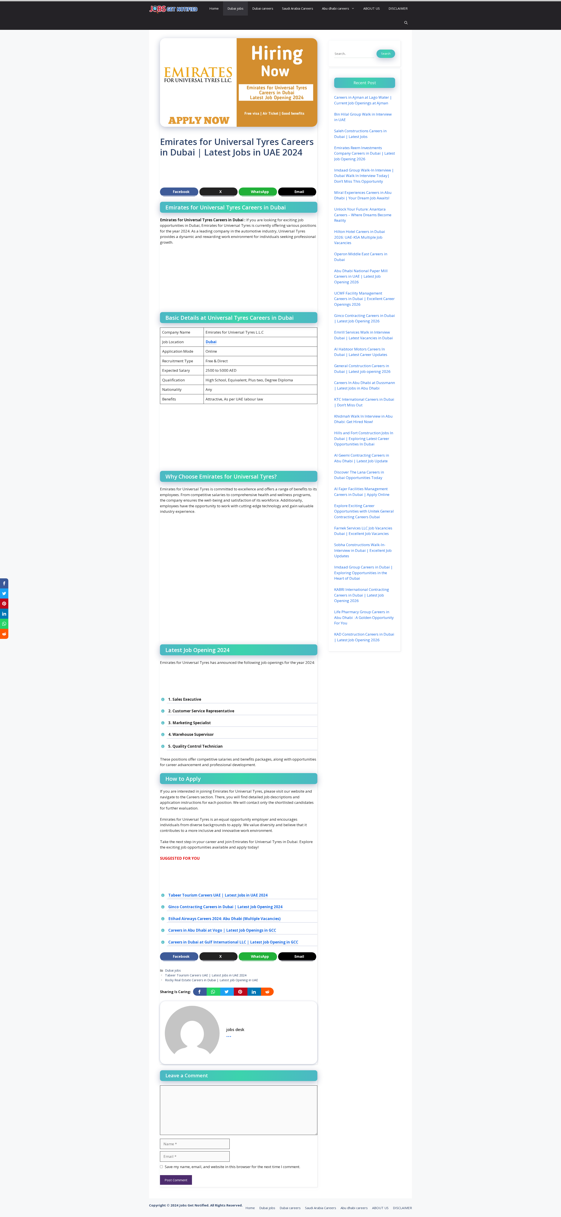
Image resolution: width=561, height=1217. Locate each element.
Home (214, 8)
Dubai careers (262, 8)
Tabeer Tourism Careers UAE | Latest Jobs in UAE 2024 (218, 895)
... (228, 1034)
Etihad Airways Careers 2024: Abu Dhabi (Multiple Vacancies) (224, 918)
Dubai (211, 341)
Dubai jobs (235, 8)
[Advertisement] (240, 174)
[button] (406, 23)
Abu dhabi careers (335, 8)
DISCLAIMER (398, 8)
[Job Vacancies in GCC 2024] (173, 8)
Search (386, 53)
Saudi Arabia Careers (297, 8)
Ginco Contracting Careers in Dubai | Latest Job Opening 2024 (225, 906)
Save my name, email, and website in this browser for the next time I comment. (232, 1166)
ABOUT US (371, 8)
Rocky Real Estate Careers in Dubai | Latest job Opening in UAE (211, 980)
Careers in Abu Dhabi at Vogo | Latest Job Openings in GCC (222, 930)
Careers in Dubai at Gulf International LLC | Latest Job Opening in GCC (233, 942)
